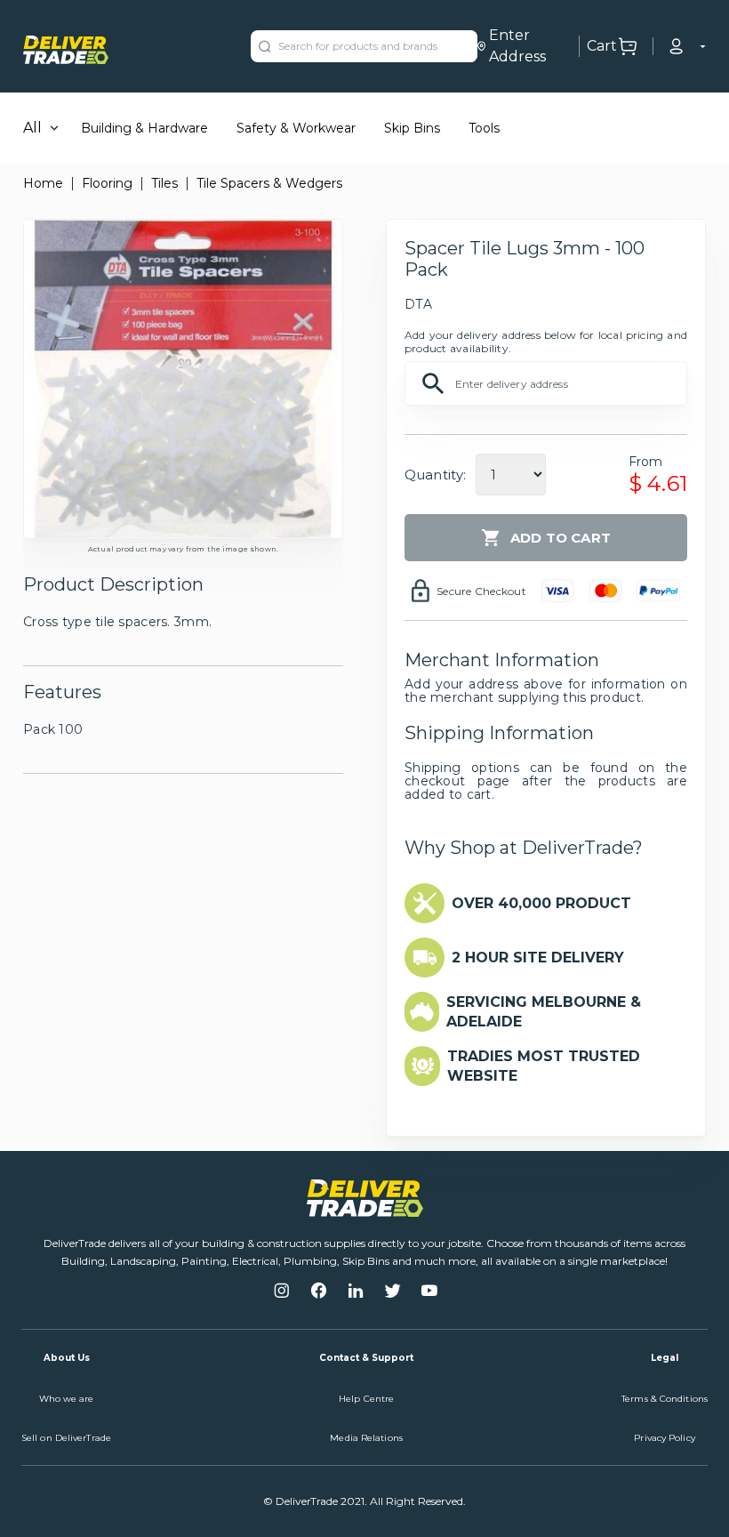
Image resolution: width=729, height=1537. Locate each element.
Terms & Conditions (664, 1398)
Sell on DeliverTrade (66, 1438)
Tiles (164, 183)
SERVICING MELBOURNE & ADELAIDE (543, 1012)
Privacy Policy (664, 1438)
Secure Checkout (481, 591)
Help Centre (366, 1398)
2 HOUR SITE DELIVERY (538, 957)
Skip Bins (412, 128)
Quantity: (435, 474)
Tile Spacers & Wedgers (269, 183)
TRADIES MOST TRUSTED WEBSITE (543, 1066)
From (646, 462)
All (32, 127)
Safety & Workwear (296, 128)
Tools (484, 128)
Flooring (107, 183)
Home (43, 183)
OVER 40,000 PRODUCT (541, 903)
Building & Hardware (144, 128)
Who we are (66, 1398)
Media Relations (366, 1438)
